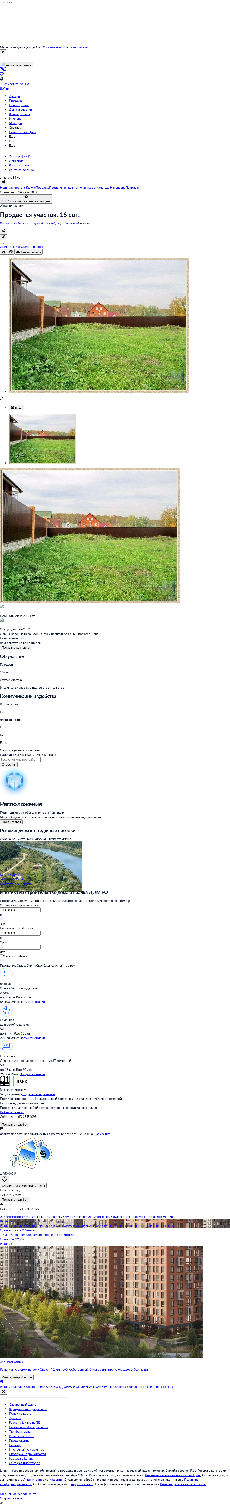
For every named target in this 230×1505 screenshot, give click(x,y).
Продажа (15, 100)
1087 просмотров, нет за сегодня (26, 201)
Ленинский (48, 223)
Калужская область (14, 223)
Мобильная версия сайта (18, 1494)
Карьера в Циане (21, 1458)
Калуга (35, 223)
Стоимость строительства (19, 905)
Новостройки (19, 105)
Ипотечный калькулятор (26, 1449)
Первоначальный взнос (17, 928)
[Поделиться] (3, 231)
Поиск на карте (20, 1413)
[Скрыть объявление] (10, 252)
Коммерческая (19, 114)
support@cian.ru (82, 1484)
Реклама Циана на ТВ (24, 1422)
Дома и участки (20, 109)
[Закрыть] (3, 51)
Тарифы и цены (20, 1431)
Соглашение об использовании (65, 47)
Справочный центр (22, 1404)
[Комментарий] (3, 237)
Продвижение (19, 1440)
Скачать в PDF (10, 246)
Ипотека (15, 118)
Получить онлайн (32, 1001)
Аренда (14, 96)
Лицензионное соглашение (42, 1479)
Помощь (15, 1445)
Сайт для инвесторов (24, 1463)
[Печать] (3, 252)
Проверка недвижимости (27, 1454)
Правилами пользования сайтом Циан (173, 1475)
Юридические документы (28, 1409)
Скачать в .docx (32, 246)
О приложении (11, 1498)
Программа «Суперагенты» (28, 1427)
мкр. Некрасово (67, 223)
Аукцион (15, 1418)
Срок (3, 942)
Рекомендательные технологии (183, 1484)
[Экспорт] (2, 243)
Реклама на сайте (21, 1436)
